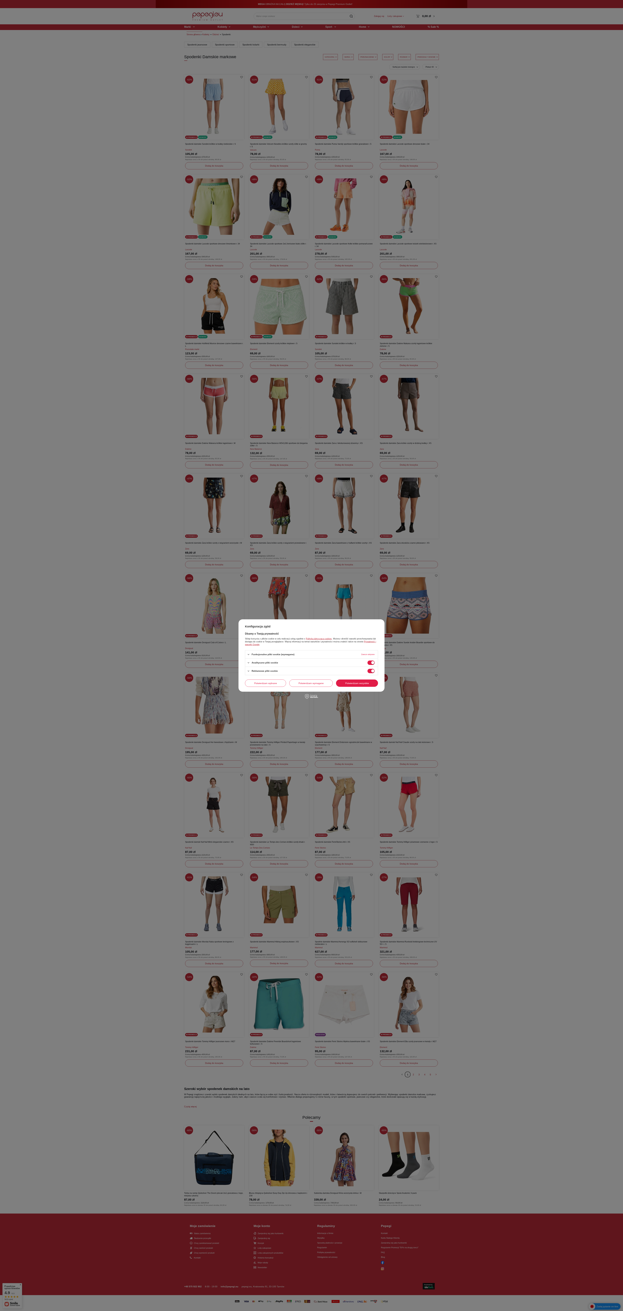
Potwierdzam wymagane (311, 683)
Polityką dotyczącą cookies (319, 638)
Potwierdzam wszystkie (357, 683)
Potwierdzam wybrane (265, 683)
